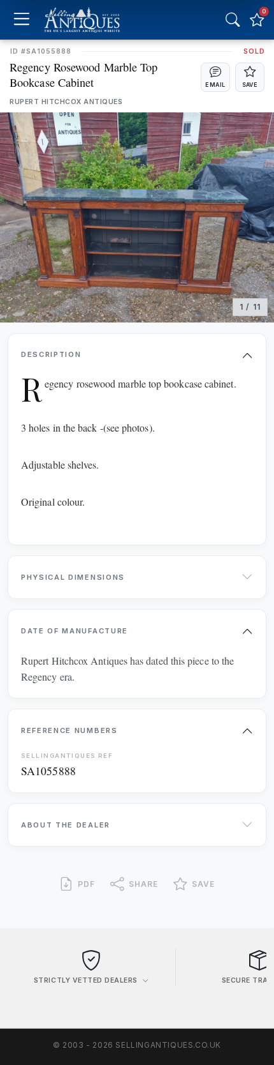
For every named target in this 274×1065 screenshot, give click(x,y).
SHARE (143, 884)
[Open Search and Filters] (233, 20)
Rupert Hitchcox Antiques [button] (66, 102)
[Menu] (21, 20)
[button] (215, 77)
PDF (86, 884)
